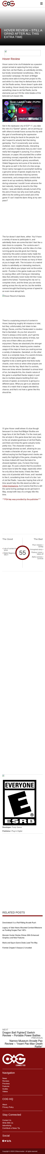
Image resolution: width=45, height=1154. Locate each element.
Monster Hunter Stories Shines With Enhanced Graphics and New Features (20, 936)
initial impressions (10, 485)
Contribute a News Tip (11, 1128)
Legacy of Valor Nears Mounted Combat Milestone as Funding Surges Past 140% (22, 928)
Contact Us (6, 1120)
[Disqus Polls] (22, 604)
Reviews (5, 1081)
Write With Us (7, 1122)
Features (5, 1086)
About (4, 1104)
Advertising (6, 1125)
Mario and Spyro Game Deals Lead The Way (20, 942)
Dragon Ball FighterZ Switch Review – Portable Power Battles (21, 1034)
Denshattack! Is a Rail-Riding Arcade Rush (19, 922)
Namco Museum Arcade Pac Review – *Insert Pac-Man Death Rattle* (24, 1043)
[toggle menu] (41, 3)
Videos (5, 1091)
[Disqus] (22, 667)
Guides (5, 1088)
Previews (6, 1083)
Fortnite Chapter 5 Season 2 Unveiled (17, 947)
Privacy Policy (8, 1107)
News (4, 1078)
